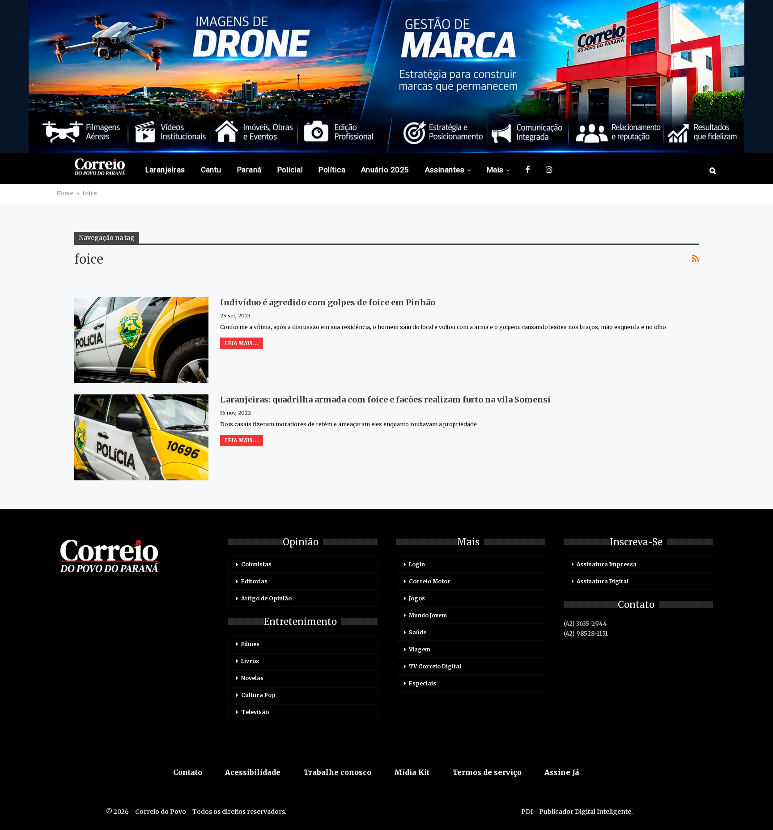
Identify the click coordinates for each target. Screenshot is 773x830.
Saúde (417, 632)
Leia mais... (241, 343)
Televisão (255, 712)
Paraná (249, 169)
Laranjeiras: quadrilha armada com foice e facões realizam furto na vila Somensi (385, 399)
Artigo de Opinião (266, 598)
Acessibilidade (252, 772)
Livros (250, 661)
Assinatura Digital (603, 581)
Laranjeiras (165, 169)
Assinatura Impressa (607, 564)
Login (417, 564)
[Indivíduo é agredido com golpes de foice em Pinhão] (141, 340)
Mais (495, 169)
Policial (290, 169)
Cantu (211, 169)
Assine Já (561, 772)
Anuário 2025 (385, 169)
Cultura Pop (258, 695)
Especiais (422, 683)
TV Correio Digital (435, 666)
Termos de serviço (487, 772)
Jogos (417, 598)
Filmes (250, 644)
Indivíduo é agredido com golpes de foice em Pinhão (327, 302)
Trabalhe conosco (337, 772)
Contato (187, 772)
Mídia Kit (411, 772)
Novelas (252, 678)
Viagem (419, 649)
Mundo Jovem (428, 615)
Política (332, 169)
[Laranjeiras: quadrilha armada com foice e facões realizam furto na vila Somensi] (141, 437)
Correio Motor (429, 581)
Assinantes (445, 169)
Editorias (254, 581)
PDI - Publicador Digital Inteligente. (577, 812)
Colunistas (256, 564)
